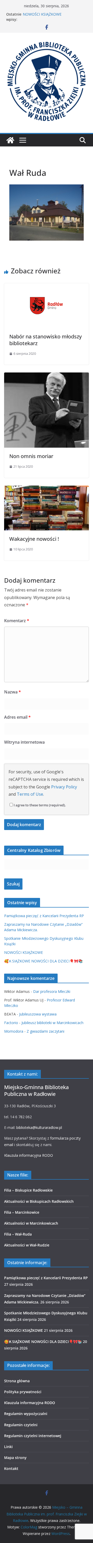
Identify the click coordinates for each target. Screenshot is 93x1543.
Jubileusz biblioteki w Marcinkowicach (52, 1022)
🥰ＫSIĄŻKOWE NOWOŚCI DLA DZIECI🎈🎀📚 (43, 961)
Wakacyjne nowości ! (34, 538)
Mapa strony (15, 1457)
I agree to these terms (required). (40, 805)
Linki (8, 1446)
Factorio (11, 1022)
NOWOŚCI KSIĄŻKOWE (42, 14)
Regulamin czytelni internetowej (32, 1435)
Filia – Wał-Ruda (18, 1234)
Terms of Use (30, 794)
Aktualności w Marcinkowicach (31, 1223)
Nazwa (12, 692)
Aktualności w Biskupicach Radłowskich (39, 1201)
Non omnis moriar (31, 456)
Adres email (17, 717)
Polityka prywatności (22, 1391)
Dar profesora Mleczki (51, 991)
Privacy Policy (64, 787)
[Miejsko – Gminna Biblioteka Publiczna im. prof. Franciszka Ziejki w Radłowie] (10, 140)
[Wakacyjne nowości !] (46, 489)
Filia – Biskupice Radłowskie (28, 1190)
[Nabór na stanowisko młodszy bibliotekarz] (46, 287)
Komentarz (16, 620)
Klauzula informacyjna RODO (28, 1155)
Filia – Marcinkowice (21, 1212)
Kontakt (11, 1468)
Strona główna (17, 1380)
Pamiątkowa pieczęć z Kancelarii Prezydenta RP (44, 915)
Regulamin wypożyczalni (25, 1413)
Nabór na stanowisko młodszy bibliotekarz (45, 340)
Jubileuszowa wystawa (38, 1014)
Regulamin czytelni (20, 1424)
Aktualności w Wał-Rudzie (26, 1245)
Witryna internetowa (24, 742)
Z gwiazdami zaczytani (45, 1031)
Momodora (13, 1031)
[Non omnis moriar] (46, 376)
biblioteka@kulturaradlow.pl (39, 1127)
